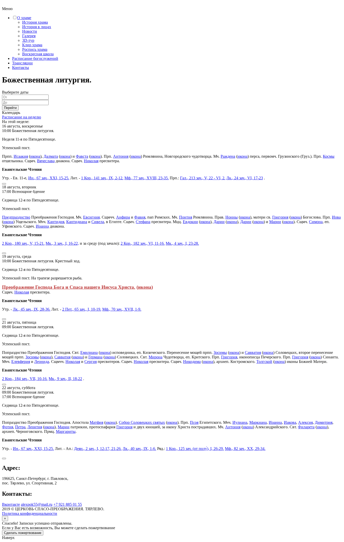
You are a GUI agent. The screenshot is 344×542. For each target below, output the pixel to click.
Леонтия (34, 427)
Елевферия (20, 361)
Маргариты (66, 431)
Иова (336, 217)
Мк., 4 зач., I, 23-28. (182, 243)
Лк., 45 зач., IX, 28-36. (31, 309)
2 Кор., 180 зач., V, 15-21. (23, 243)
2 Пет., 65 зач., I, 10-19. (81, 309)
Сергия (90, 361)
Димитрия (323, 422)
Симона (316, 222)
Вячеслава (46, 161)
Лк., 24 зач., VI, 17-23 (244, 178)
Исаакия (21, 156)
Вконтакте (11, 504)
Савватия (253, 352)
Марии (275, 222)
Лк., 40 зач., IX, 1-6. (139, 448)
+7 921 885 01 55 (67, 504)
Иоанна (42, 226)
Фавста (82, 156)
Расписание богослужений (35, 58)
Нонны (231, 217)
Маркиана (258, 422)
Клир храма (32, 45)
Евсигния (91, 217)
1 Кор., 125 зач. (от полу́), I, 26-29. (195, 448)
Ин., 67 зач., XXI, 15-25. (48, 178)
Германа (95, 357)
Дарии (219, 222)
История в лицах (36, 27)
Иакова (290, 422)
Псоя (194, 422)
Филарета (306, 427)
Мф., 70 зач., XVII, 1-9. (121, 309)
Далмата (51, 156)
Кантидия (55, 222)
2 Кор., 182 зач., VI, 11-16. (143, 243)
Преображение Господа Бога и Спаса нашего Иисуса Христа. (68, 287)
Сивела (97, 222)
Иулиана (239, 422)
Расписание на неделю (21, 117)
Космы (328, 156)
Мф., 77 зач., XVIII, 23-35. (146, 178)
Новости (29, 31)
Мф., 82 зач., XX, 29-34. (245, 448)
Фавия (139, 217)
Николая (91, 161)
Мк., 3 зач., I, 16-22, (62, 243)
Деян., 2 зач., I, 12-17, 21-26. (98, 448)
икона (35, 156)
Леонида (41, 361)
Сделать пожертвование (22, 533)
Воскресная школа (38, 54)
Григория (280, 217)
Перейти (10, 108)
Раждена (228, 156)
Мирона (155, 357)
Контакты (20, 67)
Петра (20, 427)
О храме (24, 18)
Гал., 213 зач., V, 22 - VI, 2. (202, 178)
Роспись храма (34, 49)
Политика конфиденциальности (29, 513)
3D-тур (28, 40)
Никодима (192, 361)
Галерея (29, 36)
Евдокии (190, 222)
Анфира (123, 217)
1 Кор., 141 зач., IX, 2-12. (102, 178)
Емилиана (89, 352)
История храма (35, 22)
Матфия (96, 422)
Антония (120, 156)
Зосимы (220, 352)
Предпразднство (16, 217)
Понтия (185, 217)
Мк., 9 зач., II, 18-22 (65, 379)
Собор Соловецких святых (142, 422)
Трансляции (22, 63)
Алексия (305, 422)
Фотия (7, 427)
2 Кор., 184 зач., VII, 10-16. (25, 379)
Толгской (264, 361)
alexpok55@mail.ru (36, 504)
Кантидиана (76, 222)
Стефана (143, 222)
